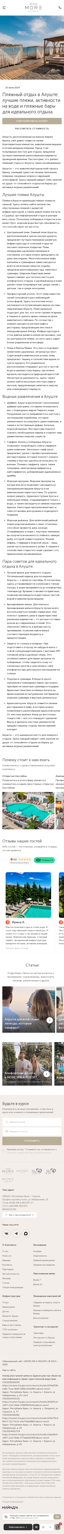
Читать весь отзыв (17, 948)
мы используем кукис (28, 1518)
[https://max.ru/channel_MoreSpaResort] (26, 1233)
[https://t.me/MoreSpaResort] (16, 1233)
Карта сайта (9, 1370)
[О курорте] (4, 7)
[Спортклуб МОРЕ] (8, 1180)
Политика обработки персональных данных (29, 1152)
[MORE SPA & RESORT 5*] (33, 7)
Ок (57, 1516)
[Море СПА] (50, 1171)
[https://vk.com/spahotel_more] (6, 1233)
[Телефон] (59, 7)
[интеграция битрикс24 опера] (10, 1507)
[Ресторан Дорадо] (22, 1171)
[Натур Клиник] (36, 1171)
